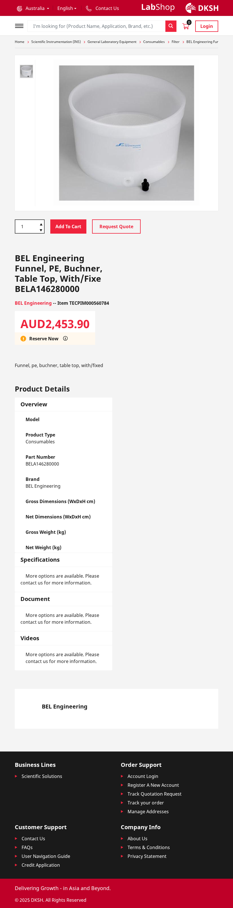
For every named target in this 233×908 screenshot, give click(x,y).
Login (206, 26)
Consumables (154, 41)
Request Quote (116, 226)
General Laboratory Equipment (112, 41)
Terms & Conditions (149, 847)
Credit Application (41, 865)
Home (19, 41)
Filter (176, 41)
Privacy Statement (147, 856)
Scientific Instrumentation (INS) (56, 41)
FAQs (27, 847)
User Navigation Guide (46, 856)
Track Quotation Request (155, 794)
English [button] (65, 8)
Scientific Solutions (42, 776)
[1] (41, 231)
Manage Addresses (148, 811)
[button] (33, 8)
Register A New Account (153, 785)
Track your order (146, 803)
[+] (41, 224)
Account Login (143, 776)
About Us (137, 838)
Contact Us (33, 838)
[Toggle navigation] (21, 25)
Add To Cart (68, 226)
